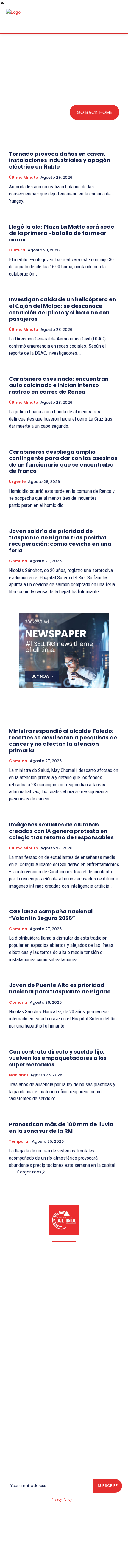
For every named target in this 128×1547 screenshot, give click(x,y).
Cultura (17, 250)
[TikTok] (57, 1538)
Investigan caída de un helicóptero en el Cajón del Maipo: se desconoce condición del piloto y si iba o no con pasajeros (62, 309)
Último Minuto (23, 177)
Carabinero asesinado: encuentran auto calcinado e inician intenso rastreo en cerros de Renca (59, 385)
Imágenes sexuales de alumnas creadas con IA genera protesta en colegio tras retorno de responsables (61, 831)
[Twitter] (85, 1538)
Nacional (18, 1075)
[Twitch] (71, 1538)
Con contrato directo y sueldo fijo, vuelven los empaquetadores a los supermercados (58, 1058)
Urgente (17, 481)
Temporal (19, 1141)
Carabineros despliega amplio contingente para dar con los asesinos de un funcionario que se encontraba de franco (63, 461)
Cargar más (29, 1172)
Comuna (18, 561)
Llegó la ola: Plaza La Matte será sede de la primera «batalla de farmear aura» (61, 233)
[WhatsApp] (99, 1538)
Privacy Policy (61, 1499)
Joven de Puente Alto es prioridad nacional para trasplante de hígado (60, 988)
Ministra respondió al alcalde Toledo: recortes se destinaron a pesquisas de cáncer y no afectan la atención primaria (63, 740)
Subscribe (108, 1485)
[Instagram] (43, 1538)
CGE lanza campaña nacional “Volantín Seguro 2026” (51, 915)
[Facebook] (29, 1538)
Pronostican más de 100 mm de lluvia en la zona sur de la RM (61, 1127)
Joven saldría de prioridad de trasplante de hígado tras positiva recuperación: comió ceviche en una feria (60, 540)
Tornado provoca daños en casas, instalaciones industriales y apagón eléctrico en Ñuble (59, 160)
